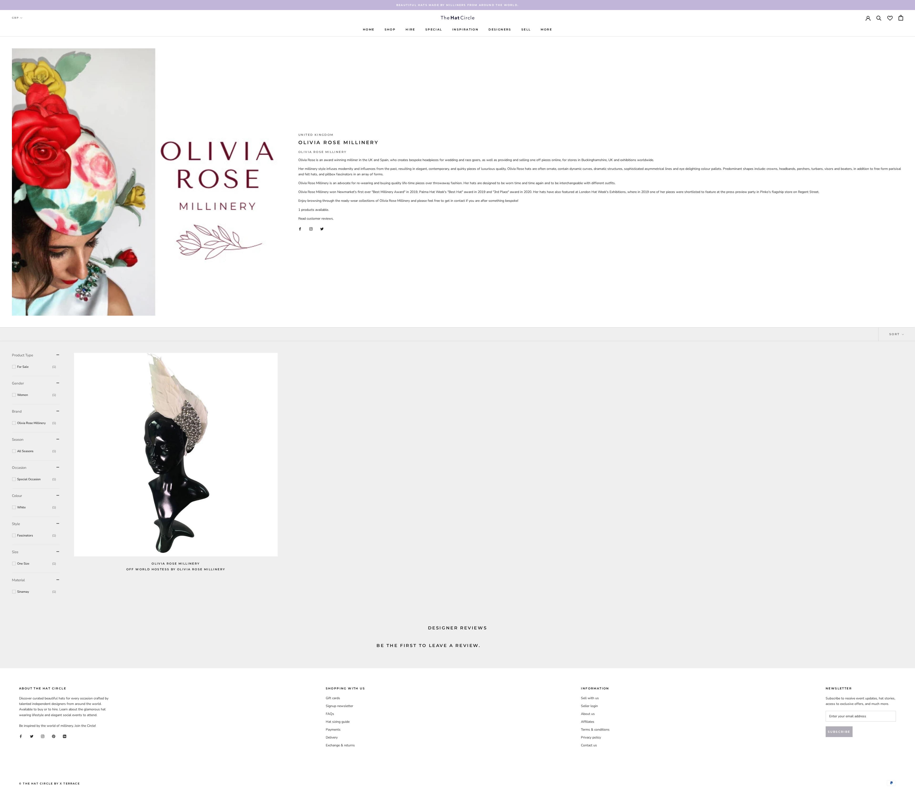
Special (433, 29)
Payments (333, 729)
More (546, 29)
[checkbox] (36, 367)
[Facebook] (300, 229)
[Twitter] (322, 229)
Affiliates (587, 721)
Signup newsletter (339, 706)
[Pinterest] (53, 736)
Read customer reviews (315, 218)
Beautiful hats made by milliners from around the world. (457, 5)
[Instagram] (311, 229)
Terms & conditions (595, 729)
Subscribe (839, 731)
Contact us (589, 745)
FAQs (330, 714)
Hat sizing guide (338, 721)
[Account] (868, 17)
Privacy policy (591, 737)
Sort (895, 334)
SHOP (390, 29)
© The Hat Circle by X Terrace (49, 783)
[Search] (878, 17)
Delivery (332, 737)
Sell (526, 29)
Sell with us (590, 698)
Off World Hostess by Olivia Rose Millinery (175, 569)
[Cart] (901, 17)
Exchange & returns (340, 745)
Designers (499, 29)
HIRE (410, 29)
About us (588, 714)
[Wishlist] (890, 17)
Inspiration (465, 29)
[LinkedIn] (64, 736)
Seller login (589, 706)
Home (369, 29)
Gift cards (333, 698)
